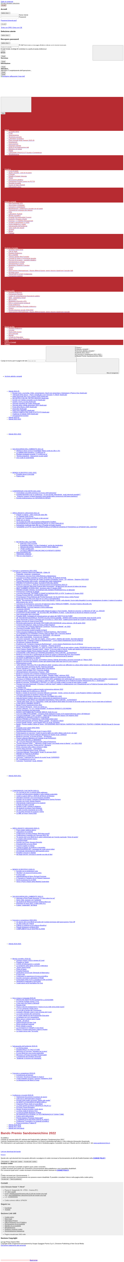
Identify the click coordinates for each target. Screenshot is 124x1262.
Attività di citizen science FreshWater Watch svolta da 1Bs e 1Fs (38, 451)
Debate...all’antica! (22, 1021)
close (3, 113)
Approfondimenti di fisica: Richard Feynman (31, 876)
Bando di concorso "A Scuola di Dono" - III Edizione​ (34, 736)
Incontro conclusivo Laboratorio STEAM (30, 978)
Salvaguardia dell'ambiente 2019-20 (25, 1046)
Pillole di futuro (21, 969)
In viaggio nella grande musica (26, 839)
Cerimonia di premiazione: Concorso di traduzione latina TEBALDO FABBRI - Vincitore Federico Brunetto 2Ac (54, 604)
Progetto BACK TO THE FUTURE (28, 1049)
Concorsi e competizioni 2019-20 (23, 1073)
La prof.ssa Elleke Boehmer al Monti (28, 1112)
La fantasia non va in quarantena (27, 1017)
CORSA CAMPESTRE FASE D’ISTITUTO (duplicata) (30, 412)
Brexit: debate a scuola (24, 1026)
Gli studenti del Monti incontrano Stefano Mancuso (33, 902)
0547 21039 (11, 1192)
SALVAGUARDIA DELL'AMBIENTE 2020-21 (28, 896)
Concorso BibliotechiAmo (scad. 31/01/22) (30, 750)
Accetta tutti (30, 1161)
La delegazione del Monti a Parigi (27, 1080)
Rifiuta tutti (16, 1161)
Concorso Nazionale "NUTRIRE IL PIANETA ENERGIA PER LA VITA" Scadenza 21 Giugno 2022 (49, 593)
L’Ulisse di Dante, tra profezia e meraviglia (30, 847)
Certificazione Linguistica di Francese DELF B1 (32, 835)
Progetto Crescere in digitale (26, 853)
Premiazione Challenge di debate (27, 591)
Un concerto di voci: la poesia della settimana (31, 792)
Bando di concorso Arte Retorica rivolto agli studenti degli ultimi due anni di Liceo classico (47, 661)
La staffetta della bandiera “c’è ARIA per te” (31, 452)
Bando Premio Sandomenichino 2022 (29, 705)
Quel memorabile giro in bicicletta (27, 614)
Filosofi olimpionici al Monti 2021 (27, 927)
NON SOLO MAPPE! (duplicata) (23, 410)
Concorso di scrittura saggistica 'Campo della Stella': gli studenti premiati (41, 578)
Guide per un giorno (23, 520)
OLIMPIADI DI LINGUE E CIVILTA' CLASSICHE (32, 717)
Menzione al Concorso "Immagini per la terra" (31, 1051)
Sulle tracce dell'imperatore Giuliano (28, 1098)
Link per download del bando (11, 1151)
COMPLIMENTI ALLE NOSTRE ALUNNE (30, 929)
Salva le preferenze (15, 1179)
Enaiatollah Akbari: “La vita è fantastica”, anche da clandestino (41, 545)
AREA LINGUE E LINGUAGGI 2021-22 (26, 513)
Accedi (3, 5)
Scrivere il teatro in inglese (25, 846)
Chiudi (3, 56)
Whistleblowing (10, 1227)
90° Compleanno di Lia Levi (25, 759)
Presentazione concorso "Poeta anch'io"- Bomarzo (33, 745)
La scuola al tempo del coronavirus (28, 1014)
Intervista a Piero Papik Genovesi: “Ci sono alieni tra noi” (35, 898)
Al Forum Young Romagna (25, 1107)
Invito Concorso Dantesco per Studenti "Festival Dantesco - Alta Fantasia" (41, 632)
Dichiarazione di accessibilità (15, 1224)
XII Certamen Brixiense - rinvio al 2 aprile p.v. (31, 707)
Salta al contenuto (7, 1)
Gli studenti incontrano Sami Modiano (29, 808)
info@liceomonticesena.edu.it (28, 1193)
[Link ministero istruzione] (10, 3)
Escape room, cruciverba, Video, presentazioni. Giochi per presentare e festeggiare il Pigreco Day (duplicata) (49, 393)
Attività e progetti (82, 349)
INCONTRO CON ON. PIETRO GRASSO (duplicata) (30, 398)
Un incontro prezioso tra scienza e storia (30, 811)
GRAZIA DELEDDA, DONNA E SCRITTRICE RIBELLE (39, 547)
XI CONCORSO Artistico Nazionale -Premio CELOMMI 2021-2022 (39, 696)
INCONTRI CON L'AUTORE (26, 542)
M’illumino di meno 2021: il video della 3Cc (31, 903)
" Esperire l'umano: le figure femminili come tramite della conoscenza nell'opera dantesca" (47, 496)
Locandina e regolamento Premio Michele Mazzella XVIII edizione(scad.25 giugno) (44, 656)
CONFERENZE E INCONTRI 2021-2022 (26, 491)
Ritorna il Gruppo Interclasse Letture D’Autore (31, 1029)
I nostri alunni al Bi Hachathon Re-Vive (29, 983)
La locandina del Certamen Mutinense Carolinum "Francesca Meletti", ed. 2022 (43, 626)
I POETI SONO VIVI (27, 549)
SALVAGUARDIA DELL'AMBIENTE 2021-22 (28, 449)
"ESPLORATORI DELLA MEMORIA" (29, 740)
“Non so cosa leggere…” (24, 556)
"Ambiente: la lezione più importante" (29, 1058)
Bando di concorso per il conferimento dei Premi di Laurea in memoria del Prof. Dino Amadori (48, 654)
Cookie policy (9, 1217)
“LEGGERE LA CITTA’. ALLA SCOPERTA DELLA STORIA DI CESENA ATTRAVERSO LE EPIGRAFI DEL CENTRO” (56, 527)
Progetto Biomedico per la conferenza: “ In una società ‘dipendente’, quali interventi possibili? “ (48, 494)
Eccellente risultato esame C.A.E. (27, 1001)
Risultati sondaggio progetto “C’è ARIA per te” (31, 454)
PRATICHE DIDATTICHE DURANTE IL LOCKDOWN (34, 1000)
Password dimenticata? (9, 20)
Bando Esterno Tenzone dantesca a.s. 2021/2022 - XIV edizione (38, 635)
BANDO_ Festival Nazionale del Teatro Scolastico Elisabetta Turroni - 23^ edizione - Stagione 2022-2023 (52, 579)
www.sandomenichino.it (101, 1143)
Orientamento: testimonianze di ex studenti (30, 803)
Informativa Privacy (11, 1220)
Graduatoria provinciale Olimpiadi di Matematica (32, 973)
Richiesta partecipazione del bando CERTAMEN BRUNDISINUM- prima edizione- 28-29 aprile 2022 (50, 623)
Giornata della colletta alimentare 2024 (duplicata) (29, 405)
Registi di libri (21, 1005)
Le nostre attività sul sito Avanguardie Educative (32, 1015)
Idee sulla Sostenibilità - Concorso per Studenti (32, 637)
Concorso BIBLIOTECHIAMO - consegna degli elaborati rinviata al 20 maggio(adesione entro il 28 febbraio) (53, 714)
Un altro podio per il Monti (25, 923)
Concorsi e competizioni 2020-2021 (24, 920)
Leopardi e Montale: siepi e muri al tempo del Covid (34, 1012)
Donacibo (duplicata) (19, 409)
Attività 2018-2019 (15, 1125)
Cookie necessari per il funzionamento (14, 1175)
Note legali (8, 1219)
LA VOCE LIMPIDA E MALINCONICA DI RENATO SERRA (40, 550)
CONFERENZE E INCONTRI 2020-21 (25, 791)
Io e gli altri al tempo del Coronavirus (28, 1010)
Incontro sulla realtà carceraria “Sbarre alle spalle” (33, 1100)
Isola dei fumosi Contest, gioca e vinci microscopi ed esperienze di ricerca (41, 698)
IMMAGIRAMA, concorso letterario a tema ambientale (34, 607)
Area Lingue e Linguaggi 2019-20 (24, 998)
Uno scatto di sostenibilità (25, 458)
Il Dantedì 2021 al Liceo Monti (26, 844)
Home (79, 347)
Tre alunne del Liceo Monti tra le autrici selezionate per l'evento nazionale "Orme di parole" (47, 837)
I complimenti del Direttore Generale (28, 1056)
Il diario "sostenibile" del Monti (26, 905)
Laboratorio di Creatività (24, 832)
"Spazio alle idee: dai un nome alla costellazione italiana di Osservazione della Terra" (45, 677)
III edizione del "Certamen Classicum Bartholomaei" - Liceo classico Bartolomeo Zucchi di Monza (49, 640)
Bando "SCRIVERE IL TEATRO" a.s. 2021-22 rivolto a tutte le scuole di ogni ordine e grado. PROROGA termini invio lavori (58, 647)
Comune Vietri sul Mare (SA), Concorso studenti (32, 670)
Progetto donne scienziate (25, 474)
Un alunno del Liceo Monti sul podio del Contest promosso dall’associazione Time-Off (45, 922)
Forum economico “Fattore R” (26, 1123)
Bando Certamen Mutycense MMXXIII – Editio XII (33, 572)
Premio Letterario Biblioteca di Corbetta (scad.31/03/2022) (36, 738)
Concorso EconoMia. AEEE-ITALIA (28, 628)
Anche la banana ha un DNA (26, 880)
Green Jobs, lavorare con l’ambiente (28, 900)
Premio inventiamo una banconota (28, 710)
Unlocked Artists (21, 840)
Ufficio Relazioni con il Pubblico (16, 1222)
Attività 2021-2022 (83, 352)
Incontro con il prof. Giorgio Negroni (28, 801)
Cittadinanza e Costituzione (25, 755)
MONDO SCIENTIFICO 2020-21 (23, 869)
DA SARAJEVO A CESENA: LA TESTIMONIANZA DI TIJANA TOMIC (40, 1114)
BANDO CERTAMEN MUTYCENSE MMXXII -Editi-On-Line (36, 712)
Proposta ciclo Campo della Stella (28, 728)
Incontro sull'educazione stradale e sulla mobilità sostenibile (36, 794)
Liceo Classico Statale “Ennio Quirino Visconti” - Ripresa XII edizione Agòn (42, 651)
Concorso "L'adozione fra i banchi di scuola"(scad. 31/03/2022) (37, 757)
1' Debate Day (21, 687)
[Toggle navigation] (16, 104)
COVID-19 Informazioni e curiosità (28, 964)
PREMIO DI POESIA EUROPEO (27, 754)
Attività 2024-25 (14, 391)
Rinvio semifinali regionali (25, 1024)
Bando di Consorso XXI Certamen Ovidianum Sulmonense (36, 673)
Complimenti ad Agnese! (24, 1075)
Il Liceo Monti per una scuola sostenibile (30, 1053)
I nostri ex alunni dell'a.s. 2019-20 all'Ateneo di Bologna (35, 796)
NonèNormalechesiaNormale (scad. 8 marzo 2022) (33, 731)
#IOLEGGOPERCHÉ (23, 552)
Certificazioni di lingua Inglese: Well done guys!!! (33, 833)
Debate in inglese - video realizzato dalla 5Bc (31, 515)
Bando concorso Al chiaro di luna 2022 (29, 621)
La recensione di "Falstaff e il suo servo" (30, 1028)
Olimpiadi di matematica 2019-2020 (28, 981)
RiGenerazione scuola (24, 663)
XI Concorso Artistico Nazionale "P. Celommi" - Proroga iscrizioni (38, 646)
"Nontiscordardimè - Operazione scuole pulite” (32, 456)
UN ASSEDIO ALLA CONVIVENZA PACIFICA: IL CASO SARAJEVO (40, 523)
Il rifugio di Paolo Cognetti (25, 804)
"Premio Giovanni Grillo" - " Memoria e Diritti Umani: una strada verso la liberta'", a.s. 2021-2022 (49, 743)
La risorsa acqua (22, 1048)
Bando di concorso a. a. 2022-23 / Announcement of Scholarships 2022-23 (41, 585)
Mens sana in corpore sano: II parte (28, 1019)
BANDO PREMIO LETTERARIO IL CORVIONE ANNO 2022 (37, 719)
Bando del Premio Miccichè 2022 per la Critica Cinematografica (38, 598)
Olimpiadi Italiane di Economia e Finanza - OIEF (32, 672)
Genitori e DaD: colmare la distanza (28, 806)
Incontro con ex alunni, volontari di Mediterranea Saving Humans (38, 799)
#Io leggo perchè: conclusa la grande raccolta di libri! (34, 854)
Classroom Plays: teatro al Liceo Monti (29, 1104)
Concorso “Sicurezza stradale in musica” (30, 1077)
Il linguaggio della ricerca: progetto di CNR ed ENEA (34, 979)
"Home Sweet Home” (23, 967)
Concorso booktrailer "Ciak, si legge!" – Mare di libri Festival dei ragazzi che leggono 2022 (47, 715)
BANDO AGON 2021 (23, 729)
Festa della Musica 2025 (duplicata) (24, 407)
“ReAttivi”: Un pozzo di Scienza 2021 (29, 873)
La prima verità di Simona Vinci (27, 1111)
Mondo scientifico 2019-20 (21, 959)
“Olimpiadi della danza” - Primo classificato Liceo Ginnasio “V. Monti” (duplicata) (39, 395)
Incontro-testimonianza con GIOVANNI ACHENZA (33, 498)
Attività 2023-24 (14, 417)
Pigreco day (20, 476)
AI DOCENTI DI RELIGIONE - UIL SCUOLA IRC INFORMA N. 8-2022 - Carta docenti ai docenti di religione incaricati (56, 612)
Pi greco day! (20, 874)
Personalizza (5, 1161)
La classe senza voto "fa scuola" (27, 1031)
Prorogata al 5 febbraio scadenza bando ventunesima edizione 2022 (39, 689)
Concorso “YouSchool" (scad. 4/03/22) (29, 761)
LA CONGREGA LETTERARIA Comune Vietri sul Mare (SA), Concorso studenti (43, 633)
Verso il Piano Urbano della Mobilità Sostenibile (32, 881)
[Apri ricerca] (108, 53)
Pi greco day (20, 974)
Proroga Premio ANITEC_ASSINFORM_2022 (32, 595)
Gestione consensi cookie (13, 1229)
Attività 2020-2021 (15, 776)
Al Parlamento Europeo (20, 415)
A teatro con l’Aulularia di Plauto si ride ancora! (32, 518)
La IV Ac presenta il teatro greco (27, 1008)
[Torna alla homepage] (13, 76)
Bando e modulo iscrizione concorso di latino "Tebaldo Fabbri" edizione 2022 (42, 675)
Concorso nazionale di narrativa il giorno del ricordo (34, 694)
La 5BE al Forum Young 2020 (26, 813)
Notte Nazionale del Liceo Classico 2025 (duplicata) (30, 396)
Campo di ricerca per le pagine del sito (14, 361)
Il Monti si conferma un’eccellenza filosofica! (31, 925)
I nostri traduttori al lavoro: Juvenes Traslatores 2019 (34, 1078)
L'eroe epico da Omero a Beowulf (27, 1003)
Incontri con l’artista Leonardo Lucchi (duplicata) (28, 400)
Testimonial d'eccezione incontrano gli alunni (31, 1097)
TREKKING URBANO (23, 554)
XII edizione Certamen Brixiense (27, 642)
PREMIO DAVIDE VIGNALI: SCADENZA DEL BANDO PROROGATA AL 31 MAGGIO (45, 590)
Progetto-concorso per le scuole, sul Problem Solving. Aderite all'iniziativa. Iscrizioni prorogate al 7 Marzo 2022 (54, 660)
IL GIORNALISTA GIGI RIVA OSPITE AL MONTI (32, 1119)
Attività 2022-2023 (15, 419)
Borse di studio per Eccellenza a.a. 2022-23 (31, 691)
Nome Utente (23, 15)
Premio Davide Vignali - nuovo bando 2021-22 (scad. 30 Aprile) (38, 722)
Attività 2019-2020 (15, 944)
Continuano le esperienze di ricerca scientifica (32, 976)
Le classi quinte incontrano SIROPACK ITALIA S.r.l (33, 1105)
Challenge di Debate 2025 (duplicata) (25, 414)
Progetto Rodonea (22, 971)
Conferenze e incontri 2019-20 (23, 1095)
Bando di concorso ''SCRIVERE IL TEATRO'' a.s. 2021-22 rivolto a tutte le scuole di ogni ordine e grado (51, 682)
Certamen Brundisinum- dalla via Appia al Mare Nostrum (35, 625)
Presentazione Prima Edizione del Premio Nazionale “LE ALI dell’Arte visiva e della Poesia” (47, 597)
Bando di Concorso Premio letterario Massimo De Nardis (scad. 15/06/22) (41, 735)
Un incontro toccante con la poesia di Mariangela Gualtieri (36, 522)
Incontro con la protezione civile (27, 871)
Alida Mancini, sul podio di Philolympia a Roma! (32, 605)
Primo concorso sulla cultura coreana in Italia (31, 747)
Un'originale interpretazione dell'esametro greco (32, 851)
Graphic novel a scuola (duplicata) (24, 402)
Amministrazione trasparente (14, 1231)
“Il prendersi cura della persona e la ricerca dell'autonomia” (36, 493)
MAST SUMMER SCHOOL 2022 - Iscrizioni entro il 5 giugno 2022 (38, 588)
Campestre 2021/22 (23, 609)
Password (22, 17)
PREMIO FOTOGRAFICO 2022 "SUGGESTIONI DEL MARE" (37, 583)
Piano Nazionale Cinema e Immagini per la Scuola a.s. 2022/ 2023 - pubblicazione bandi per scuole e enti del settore (56, 619)
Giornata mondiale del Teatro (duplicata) (26, 403)
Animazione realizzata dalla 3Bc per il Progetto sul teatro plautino (38, 525)
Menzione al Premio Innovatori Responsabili (31, 1055)
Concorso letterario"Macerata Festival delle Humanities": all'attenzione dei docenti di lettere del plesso (51, 586)
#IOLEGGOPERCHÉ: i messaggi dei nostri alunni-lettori (35, 849)
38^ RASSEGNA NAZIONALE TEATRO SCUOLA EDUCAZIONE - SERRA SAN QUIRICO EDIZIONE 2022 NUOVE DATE (58, 618)
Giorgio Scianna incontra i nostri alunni (29, 1109)
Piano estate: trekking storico (26, 830)
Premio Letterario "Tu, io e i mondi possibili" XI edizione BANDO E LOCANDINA (43, 708)
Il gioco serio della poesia (25, 1116)
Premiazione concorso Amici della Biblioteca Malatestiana (36, 576)
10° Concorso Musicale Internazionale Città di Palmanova (36, 741)
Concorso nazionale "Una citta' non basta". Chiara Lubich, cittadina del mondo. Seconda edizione (49, 639)
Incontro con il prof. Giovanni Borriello (29, 842)
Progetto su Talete (22, 962)
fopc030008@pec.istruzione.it (27, 1195)
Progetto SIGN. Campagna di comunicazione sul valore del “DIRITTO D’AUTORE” (44, 616)
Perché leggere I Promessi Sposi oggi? (29, 1118)
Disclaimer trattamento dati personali (13, 1245)
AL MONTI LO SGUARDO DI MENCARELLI (31, 1102)
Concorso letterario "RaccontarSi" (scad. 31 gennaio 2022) (36, 752)
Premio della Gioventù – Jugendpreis (29, 748)
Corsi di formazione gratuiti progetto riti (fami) (31, 630)
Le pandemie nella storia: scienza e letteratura (32, 966)
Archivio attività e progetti (85, 351)
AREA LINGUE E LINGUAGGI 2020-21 (26, 828)
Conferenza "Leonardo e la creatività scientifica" (32, 1121)
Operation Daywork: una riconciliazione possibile (33, 798)
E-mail (21, 45)
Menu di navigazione (112, 373)
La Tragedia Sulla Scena (24, 516)
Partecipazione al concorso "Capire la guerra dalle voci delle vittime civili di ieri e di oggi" (46, 733)
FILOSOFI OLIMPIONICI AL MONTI (28, 658)
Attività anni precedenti (16, 1128)
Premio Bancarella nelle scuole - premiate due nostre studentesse (38, 581)
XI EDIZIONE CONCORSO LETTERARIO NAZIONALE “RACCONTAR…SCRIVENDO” (46, 653)
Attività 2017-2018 (15, 1126)
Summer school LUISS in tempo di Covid (30, 960)
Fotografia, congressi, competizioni (28, 574)
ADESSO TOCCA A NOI (28, 543)
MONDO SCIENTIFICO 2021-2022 (24, 472)
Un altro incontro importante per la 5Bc (29, 810)
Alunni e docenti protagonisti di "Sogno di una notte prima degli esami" (40, 1007)
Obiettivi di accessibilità (13, 1226)
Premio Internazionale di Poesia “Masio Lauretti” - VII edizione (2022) (40, 721)
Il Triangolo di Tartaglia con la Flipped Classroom (33, 878)
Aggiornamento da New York (26, 1022)
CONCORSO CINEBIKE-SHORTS (28, 703)
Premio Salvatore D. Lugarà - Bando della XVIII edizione (35, 668)
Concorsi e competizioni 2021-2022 (89, 354)
